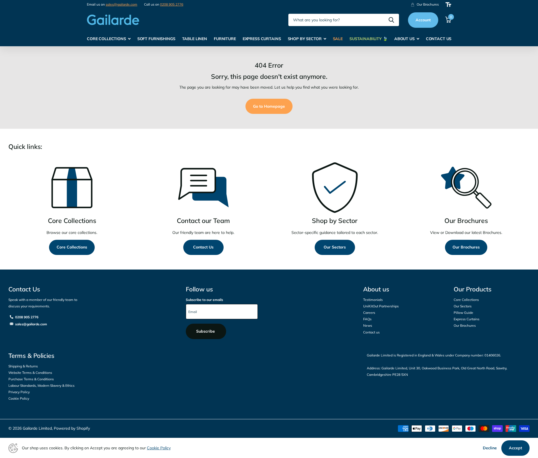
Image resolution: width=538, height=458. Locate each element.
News (367, 325)
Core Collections (72, 247)
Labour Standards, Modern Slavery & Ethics (41, 385)
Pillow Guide (463, 312)
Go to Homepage (269, 106)
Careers (369, 312)
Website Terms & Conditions (30, 372)
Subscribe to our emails (204, 300)
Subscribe (206, 331)
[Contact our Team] (203, 187)
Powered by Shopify (72, 428)
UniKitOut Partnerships (381, 306)
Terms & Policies (31, 356)
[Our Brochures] (466, 187)
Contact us (371, 332)
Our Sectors (335, 247)
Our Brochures (466, 247)
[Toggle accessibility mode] (448, 4)
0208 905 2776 (171, 4)
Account (423, 19)
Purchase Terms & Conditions (31, 379)
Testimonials (373, 300)
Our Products (472, 289)
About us (376, 289)
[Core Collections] (71, 187)
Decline (490, 447)
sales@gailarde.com (121, 4)
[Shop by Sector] (334, 187)
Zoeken (391, 20)
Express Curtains (466, 319)
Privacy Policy (19, 392)
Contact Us (203, 247)
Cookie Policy (18, 398)
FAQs (367, 319)
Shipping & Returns (23, 366)
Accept (515, 447)
